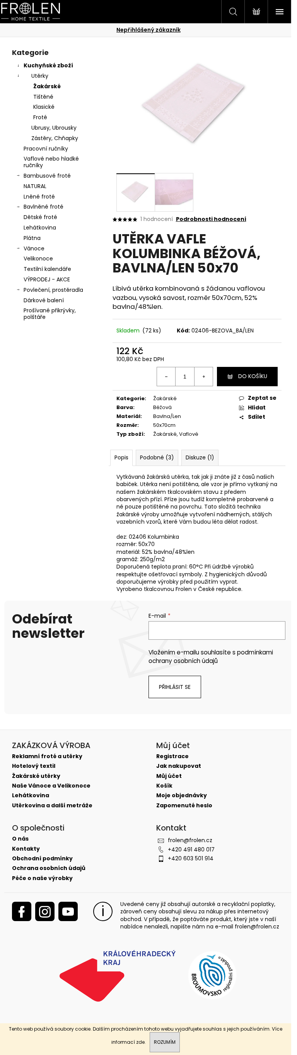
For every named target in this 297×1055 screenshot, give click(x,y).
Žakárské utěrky (36, 776)
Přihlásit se (175, 687)
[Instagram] (45, 911)
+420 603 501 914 (190, 858)
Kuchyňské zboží (48, 65)
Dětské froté (40, 217)
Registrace (172, 756)
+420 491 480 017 (191, 849)
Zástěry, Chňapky (54, 138)
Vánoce (34, 248)
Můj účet (169, 776)
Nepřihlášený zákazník (148, 30)
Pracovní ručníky (46, 148)
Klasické (44, 107)
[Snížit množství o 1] (166, 376)
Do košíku (252, 376)
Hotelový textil (33, 766)
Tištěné (43, 97)
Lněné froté (39, 196)
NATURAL (35, 186)
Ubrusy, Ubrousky (54, 128)
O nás (20, 839)
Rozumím (165, 1042)
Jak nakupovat (178, 766)
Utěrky (39, 76)
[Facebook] (21, 911)
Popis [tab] (121, 457)
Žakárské (47, 86)
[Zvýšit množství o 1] (203, 376)
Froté (40, 117)
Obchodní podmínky (42, 858)
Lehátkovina (40, 227)
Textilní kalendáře (47, 269)
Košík (164, 786)
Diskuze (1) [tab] (200, 457)
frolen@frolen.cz (190, 840)
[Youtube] (68, 911)
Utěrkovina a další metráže (52, 805)
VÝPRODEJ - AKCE (47, 279)
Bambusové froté (47, 176)
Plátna (32, 238)
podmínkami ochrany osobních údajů (210, 656)
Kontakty (26, 849)
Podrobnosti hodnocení (211, 219)
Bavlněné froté (43, 207)
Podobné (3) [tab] (157, 457)
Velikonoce (38, 258)
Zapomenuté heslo (184, 805)
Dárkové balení (44, 300)
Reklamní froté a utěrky (47, 756)
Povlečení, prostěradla (53, 290)
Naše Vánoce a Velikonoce (51, 786)
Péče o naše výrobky (42, 878)
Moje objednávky (181, 795)
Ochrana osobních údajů (48, 868)
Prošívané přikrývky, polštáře (50, 314)
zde (140, 1042)
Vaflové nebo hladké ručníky (51, 162)
